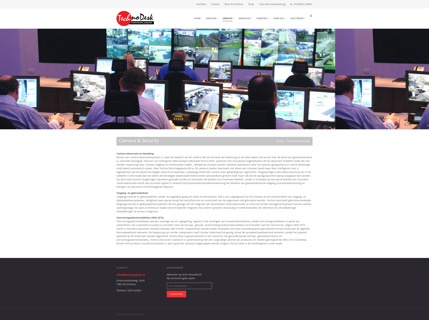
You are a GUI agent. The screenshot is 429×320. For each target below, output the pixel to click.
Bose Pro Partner (234, 4)
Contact (215, 4)
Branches (244, 18)
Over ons (278, 18)
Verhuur (211, 18)
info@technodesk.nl (130, 275)
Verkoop (227, 18)
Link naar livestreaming (272, 4)
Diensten (262, 18)
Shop (251, 4)
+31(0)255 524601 (303, 4)
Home (197, 18)
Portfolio (201, 4)
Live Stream (296, 18)
